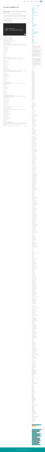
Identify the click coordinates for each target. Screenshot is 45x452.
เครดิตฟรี (36, 444)
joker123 (33, 7)
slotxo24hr (33, 309)
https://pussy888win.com (34, 33)
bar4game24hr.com (34, 139)
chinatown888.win (34, 156)
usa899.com (33, 352)
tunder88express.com (35, 336)
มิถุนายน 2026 (33, 72)
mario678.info (34, 221)
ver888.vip (33, 355)
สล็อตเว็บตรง (33, 9)
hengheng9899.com (34, 183)
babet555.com (34, 136)
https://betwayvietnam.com (35, 24)
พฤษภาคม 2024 (33, 92)
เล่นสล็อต (33, 410)
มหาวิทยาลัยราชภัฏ (34, 382)
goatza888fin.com (34, 178)
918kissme (33, 117)
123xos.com (33, 104)
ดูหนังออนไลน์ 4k (34, 371)
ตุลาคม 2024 (33, 88)
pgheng (33, 253)
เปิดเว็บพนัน (33, 409)
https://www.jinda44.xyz (34, 11)
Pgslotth (33, 261)
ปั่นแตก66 (33, 378)
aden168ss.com (34, 121)
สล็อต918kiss (33, 393)
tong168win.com (34, 331)
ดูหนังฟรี (33, 39)
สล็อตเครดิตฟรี (33, 398)
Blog (28, 1)
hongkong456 (34, 186)
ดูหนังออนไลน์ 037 (34, 370)
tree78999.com (34, 335)
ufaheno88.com (34, 343)
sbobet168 (33, 293)
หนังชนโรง (33, 29)
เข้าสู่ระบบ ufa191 (34, 406)
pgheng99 (33, 254)
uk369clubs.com (34, 350)
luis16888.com (34, 214)
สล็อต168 (33, 387)
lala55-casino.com (34, 202)
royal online (34, 284)
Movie (33, 233)
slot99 (32, 14)
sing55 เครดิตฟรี (19, 13)
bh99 (32, 147)
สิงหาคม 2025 (33, 80)
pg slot (32, 21)
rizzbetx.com (34, 281)
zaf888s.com (34, 363)
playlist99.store (34, 266)
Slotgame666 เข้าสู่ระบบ (35, 307)
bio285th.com (34, 148)
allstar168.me (34, 125)
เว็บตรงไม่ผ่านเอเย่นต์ (34, 413)
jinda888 (33, 192)
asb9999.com (34, 132)
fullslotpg (33, 37)
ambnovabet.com (34, 129)
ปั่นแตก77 (33, 379)
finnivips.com (34, 167)
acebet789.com (34, 120)
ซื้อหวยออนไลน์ (34, 367)
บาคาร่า (33, 439)
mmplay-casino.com (35, 231)
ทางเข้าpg (33, 375)
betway (33, 145)
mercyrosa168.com (34, 225)
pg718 (32, 249)
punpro (33, 270)
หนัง (32, 401)
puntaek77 (33, 273)
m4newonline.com (34, 215)
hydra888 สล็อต (34, 188)
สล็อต (32, 385)
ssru (32, 316)
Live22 (33, 206)
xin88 (32, 359)
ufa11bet (33, 338)
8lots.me (33, 112)
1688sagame (33, 105)
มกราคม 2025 (33, 86)
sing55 (13, 13)
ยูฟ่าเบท (35, 440)
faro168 (40, 429)
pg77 (32, 250)
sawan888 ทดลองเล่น (34, 292)
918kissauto (33, 116)
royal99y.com (34, 285)
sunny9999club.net (35, 320)
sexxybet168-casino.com (35, 296)
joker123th (33, 194)
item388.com (33, 190)
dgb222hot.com (34, 159)
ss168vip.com (34, 313)
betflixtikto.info (34, 143)
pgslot (33, 256)
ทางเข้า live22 (34, 374)
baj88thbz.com (34, 137)
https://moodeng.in (34, 26)
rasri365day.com (34, 277)
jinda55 (33, 191)
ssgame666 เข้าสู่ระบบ (35, 315)
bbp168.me (33, 140)
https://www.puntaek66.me (35, 42)
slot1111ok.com (34, 305)
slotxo (33, 308)
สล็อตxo (35, 442)
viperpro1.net (34, 356)
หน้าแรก (25, 1)
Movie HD (33, 234)
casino (33, 155)
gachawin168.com (34, 174)
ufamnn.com (33, 346)
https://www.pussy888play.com (35, 32)
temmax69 (33, 323)
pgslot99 (33, 258)
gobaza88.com (34, 180)
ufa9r (33, 340)
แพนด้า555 (33, 420)
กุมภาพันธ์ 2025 (33, 85)
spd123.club (33, 311)
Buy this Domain (37, 1)
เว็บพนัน (33, 414)
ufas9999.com (34, 348)
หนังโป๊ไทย (33, 18)
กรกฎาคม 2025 (33, 81)
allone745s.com (34, 124)
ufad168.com (34, 342)
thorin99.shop (34, 327)
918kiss (35, 429)
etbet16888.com (34, 163)
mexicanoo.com (34, 226)
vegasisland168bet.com (35, 354)
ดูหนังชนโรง (33, 40)
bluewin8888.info (34, 149)
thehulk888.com (34, 324)
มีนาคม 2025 (33, 84)
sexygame (33, 297)
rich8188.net (34, 280)
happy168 (33, 182)
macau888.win (34, 218)
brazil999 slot (34, 152)
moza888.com (34, 237)
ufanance (33, 347)
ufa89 (33, 339)
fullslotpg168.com (35, 172)
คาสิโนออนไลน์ (34, 366)
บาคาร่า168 (35, 439)
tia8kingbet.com (34, 328)
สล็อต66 (33, 10)
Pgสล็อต (33, 264)
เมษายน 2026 (33, 74)
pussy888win (34, 276)
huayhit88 (33, 187)
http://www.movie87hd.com (35, 31)
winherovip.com (34, 358)
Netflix (33, 241)
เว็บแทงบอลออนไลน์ (34, 417)
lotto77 (33, 211)
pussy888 (33, 274)
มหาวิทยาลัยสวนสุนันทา (35, 383)
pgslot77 (33, 257)
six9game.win (34, 300)
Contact (32, 1)
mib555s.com (33, 229)
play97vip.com (34, 265)
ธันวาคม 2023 (33, 96)
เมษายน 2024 (33, 93)
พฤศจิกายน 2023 (34, 97)
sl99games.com (34, 303)
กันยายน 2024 (33, 89)
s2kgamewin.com (34, 288)
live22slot (33, 207)
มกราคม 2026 (33, 76)
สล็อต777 (33, 390)
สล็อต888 (33, 13)
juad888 (33, 195)
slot (32, 304)
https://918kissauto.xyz (34, 28)
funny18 (36, 430)
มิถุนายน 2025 (33, 82)
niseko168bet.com (34, 242)
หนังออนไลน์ (33, 444)
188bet (33, 108)
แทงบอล (33, 418)
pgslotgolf (33, 260)
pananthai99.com (34, 245)
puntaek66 (33, 272)
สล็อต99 (33, 394)
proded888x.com (34, 269)
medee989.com (34, 222)
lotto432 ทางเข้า (34, 210)
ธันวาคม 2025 (33, 77)
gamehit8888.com (34, 176)
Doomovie (33, 160)
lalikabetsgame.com (35, 203)
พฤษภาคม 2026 (33, 73)
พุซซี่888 (33, 440)
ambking (33, 128)
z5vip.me (33, 362)
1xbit (32, 109)
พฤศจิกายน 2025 (34, 78)
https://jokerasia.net (34, 25)
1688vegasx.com (34, 106)
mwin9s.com (33, 238)
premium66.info (34, 268)
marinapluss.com (34, 219)
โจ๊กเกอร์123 (33, 421)
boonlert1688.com (34, 151)
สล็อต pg (33, 386)
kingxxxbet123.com (34, 198)
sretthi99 (33, 312)
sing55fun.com (5, 13)
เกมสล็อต (33, 405)
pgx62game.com (34, 262)
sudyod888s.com (34, 319)
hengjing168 (33, 184)
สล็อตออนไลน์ (33, 397)
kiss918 (32, 20)
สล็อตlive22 (33, 395)
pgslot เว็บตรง (33, 36)
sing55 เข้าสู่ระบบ (15, 13)
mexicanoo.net (34, 227)
